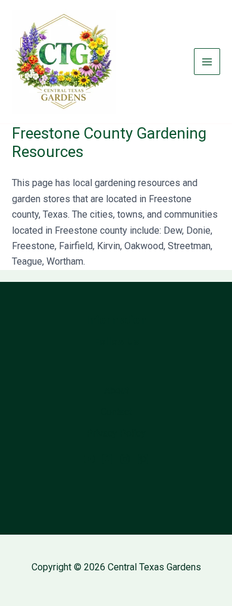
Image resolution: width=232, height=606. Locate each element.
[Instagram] (125, 459)
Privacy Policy (116, 433)
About (116, 390)
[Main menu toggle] (207, 61)
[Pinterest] (142, 459)
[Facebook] (107, 459)
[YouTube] (89, 459)
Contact (116, 411)
